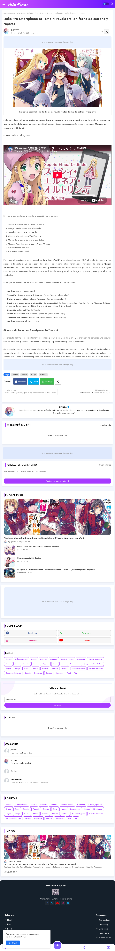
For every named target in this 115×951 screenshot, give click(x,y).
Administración (21, 659)
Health (9, 920)
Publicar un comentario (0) (57, 481)
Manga (17, 668)
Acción (9, 659)
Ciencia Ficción (67, 659)
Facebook (22, 381)
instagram (32, 640)
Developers (103, 928)
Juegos (87, 663)
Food (9, 928)
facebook (32, 633)
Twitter (35, 381)
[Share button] (58, 381)
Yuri (75, 673)
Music (9, 924)
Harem (24, 374)
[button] (106, 4)
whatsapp (86, 633)
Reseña (28, 673)
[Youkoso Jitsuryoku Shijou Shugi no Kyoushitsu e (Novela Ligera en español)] (57, 517)
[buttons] (47, 903)
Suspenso (60, 673)
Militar (35, 668)
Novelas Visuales (96, 668)
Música (55, 668)
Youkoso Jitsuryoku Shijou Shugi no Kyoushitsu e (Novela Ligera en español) (44, 538)
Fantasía (36, 663)
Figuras (46, 663)
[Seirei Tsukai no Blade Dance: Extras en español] (9, 550)
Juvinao (62, 407)
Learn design (104, 933)
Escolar (26, 663)
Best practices (104, 920)
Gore (55, 663)
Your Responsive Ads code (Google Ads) (57, 42)
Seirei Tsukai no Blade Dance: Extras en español (38, 546)
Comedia (81, 659)
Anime (15, 374)
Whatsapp (48, 381)
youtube (86, 640)
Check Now (20, 936)
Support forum (105, 937)
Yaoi (69, 673)
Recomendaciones (13, 673)
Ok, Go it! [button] (12, 943)
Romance (38, 673)
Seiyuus (49, 673)
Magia (33, 374)
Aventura (53, 659)
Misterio (45, 668)
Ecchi (17, 663)
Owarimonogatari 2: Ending (29, 558)
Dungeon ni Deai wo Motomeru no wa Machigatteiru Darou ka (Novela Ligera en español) (56, 569)
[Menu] (4, 4)
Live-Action (97, 663)
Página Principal (10, 13)
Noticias (22, 13)
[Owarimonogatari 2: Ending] (9, 562)
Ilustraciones (75, 663)
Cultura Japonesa (95, 659)
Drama (8, 663)
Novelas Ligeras (78, 668)
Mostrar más (106, 425)
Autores (43, 659)
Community (103, 924)
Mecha (26, 668)
